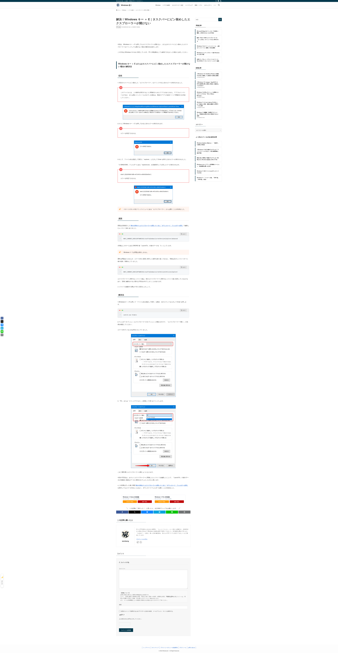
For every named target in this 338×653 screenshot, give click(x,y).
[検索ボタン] (219, 5)
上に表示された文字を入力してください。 (130, 619)
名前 (120, 604)
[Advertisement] (153, 33)
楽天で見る (144, 501)
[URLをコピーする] (184, 512)
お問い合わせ (191, 647)
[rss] (221, 1)
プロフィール (182, 647)
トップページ (146, 647)
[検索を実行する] (220, 19)
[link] (138, 542)
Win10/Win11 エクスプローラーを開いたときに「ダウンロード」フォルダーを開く (157, 225)
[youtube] (218, 1)
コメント (122, 568)
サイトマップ (155, 647)
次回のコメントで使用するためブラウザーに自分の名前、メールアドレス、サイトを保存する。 (147, 611)
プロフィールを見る (141, 539)
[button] (122, 512)
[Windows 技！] (124, 5)
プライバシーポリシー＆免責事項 (169, 647)
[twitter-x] (216, 1)
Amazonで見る (129, 501)
